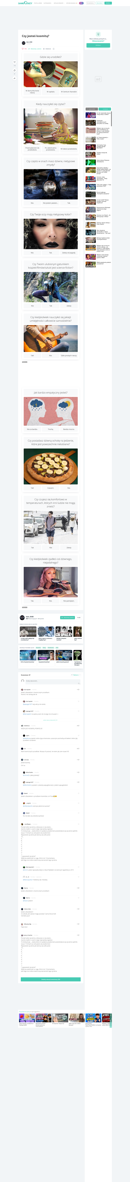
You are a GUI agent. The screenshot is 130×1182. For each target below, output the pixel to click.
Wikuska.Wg (27, 924)
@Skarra (25, 901)
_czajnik (28, 803)
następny (106, 109)
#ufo (57, 647)
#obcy (44, 647)
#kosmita (38, 647)
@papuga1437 (27, 704)
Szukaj (91, 3)
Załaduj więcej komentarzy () (50, 979)
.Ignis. (28, 735)
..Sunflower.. (27, 824)
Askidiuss (27, 726)
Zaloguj (100, 3)
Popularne (38, 3)
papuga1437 (29, 711)
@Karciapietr (27, 714)
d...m (27, 877)
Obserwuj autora (69, 617)
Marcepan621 (30, 867)
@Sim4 (25, 870)
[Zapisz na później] (53, 49)
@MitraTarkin (27, 785)
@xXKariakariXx (28, 806)
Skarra (26, 888)
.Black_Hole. (27, 909)
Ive (25, 748)
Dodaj (108, 3)
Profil (78, 617)
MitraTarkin (29, 772)
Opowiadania (71, 3)
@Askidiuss (26, 738)
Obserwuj (36, 49)
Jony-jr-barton (28, 935)
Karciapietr (27, 689)
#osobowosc (51, 647)
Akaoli (26, 793)
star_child (29, 42)
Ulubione (48, 49)
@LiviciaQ (26, 775)
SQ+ (81, 3)
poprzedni (92, 109)
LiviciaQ (26, 760)
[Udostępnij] (14, 78)
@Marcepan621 (28, 880)
